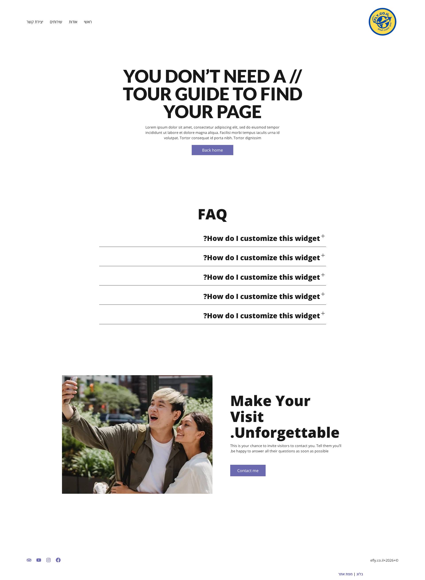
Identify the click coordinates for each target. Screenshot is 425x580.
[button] (212, 238)
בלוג (359, 574)
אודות (73, 22)
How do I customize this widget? (261, 238)
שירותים (56, 22)
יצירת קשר (35, 22)
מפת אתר (345, 574)
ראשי (88, 22)
